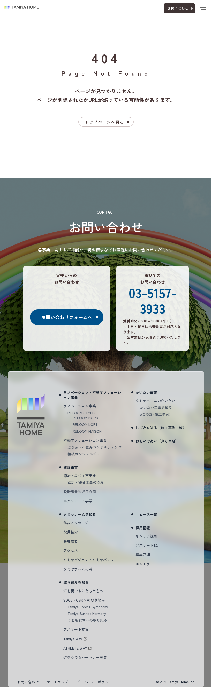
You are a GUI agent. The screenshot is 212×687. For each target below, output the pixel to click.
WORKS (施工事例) (155, 414)
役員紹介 (70, 531)
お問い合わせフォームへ (66, 317)
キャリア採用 (146, 536)
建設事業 (70, 467)
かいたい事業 (146, 392)
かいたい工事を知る (156, 407)
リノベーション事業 (79, 405)
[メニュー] (202, 9)
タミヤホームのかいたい (155, 400)
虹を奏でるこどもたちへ (83, 590)
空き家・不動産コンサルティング (94, 447)
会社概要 (70, 541)
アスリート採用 (148, 545)
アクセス (70, 550)
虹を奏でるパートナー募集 (85, 657)
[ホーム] (21, 8)
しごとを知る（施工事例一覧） (160, 427)
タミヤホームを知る (79, 514)
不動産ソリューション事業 (85, 440)
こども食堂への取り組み (87, 620)
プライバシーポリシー (94, 681)
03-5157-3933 (153, 300)
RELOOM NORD (85, 417)
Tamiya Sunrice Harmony (86, 613)
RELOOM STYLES (82, 412)
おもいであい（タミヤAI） (157, 441)
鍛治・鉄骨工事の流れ (85, 482)
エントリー (144, 563)
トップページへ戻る (104, 121)
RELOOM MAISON (87, 431)
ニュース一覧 (146, 514)
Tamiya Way (72, 638)
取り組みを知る (76, 582)
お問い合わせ (178, 8)
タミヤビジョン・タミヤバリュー (90, 559)
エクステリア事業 (77, 500)
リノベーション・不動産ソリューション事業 (92, 395)
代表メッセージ (76, 522)
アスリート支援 (76, 629)
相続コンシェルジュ (83, 453)
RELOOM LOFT (85, 424)
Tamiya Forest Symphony (87, 606)
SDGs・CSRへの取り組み (84, 600)
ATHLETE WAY (75, 648)
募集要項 (142, 554)
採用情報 (142, 527)
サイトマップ (57, 681)
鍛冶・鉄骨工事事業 (79, 475)
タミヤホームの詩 (77, 569)
